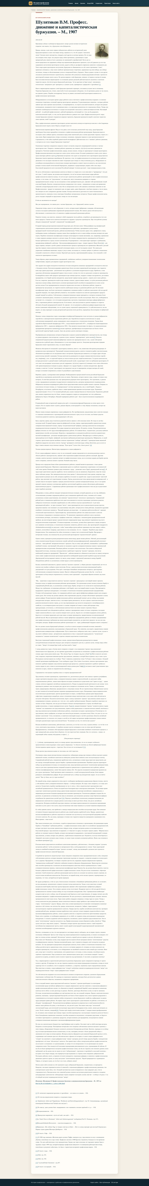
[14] (63, 798)
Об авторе (114, 1182)
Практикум (107, 3)
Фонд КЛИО (90, 3)
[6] (91, 445)
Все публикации (105, 1182)
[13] (84, 747)
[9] (91, 654)
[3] (103, 243)
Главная (70, 3)
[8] (50, 527)
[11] (70, 669)
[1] (100, 84)
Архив (76, 3)
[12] (73, 706)
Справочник (99, 3)
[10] (84, 666)
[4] (59, 328)
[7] (104, 469)
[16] (57, 1010)
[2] (56, 156)
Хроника (82, 3)
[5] (95, 337)
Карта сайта (116, 3)
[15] (51, 840)
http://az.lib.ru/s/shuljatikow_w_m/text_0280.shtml (50, 1083)
